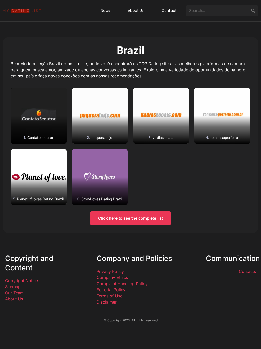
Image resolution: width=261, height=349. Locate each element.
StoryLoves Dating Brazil (101, 199)
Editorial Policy (111, 289)
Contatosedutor (40, 137)
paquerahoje (101, 137)
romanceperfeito (224, 137)
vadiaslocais (163, 137)
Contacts (247, 271)
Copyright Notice (21, 280)
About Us (14, 298)
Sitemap (13, 286)
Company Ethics (112, 277)
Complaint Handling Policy (122, 283)
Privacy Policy (110, 271)
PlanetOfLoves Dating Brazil (40, 199)
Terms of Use (109, 295)
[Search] (253, 10)
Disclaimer (107, 302)
